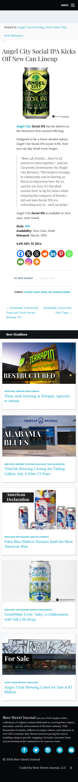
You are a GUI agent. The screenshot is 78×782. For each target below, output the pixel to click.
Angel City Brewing (30, 27)
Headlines (9, 391)
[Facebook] (20, 253)
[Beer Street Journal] (39, 5)
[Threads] (36, 253)
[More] (36, 261)
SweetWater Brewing (41, 610)
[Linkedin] (53, 253)
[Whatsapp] (69, 253)
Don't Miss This (56, 27)
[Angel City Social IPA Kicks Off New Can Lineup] (39, 94)
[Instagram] (28, 261)
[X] (28, 253)
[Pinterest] (61, 253)
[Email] (20, 261)
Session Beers (61, 292)
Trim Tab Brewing (56, 464)
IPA (50, 292)
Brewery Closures (25, 464)
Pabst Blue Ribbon (39, 537)
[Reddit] (44, 253)
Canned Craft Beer (35, 292)
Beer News (9, 464)
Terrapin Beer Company (28, 391)
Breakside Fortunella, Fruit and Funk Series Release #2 (22, 312)
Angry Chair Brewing (15, 682)
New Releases (13, 35)
